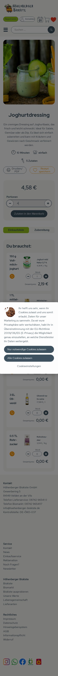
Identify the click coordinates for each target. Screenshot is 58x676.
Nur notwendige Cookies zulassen (26, 349)
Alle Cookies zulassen (19, 358)
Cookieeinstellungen (29, 366)
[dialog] (29, 338)
